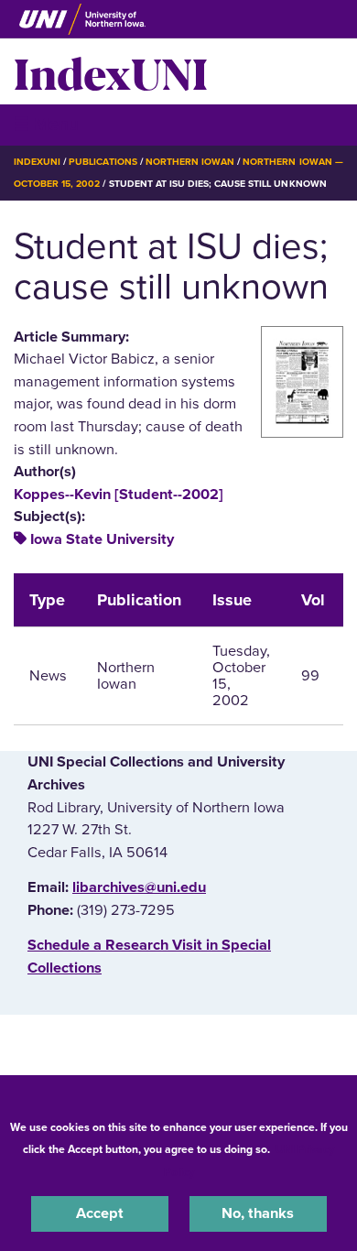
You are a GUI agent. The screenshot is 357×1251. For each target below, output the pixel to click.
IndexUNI (111, 71)
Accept (100, 1213)
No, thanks (258, 1213)
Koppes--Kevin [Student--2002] (118, 494)
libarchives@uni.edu (139, 887)
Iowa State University (102, 539)
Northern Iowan (190, 162)
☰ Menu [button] (46, 124)
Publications (102, 162)
